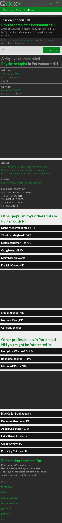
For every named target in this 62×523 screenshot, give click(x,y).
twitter (5, 492)
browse (5, 513)
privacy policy (9, 503)
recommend (51, 50)
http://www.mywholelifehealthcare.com (21, 182)
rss (3, 519)
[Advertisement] (31, 127)
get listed (6, 508)
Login (49, 3)
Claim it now (28, 40)
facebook (6, 486)
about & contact (10, 497)
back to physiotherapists (18, 9)
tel (11, 90)
